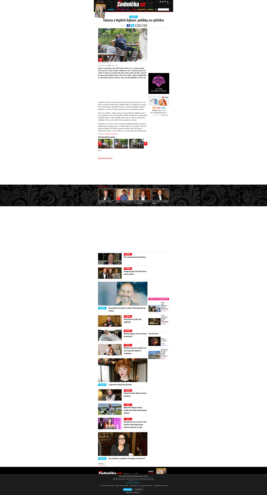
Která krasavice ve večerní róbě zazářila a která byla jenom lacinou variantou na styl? (135, 424)
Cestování (142, 9)
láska (104, 134)
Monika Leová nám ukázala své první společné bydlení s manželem (135, 350)
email (139, 25)
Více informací (135, 480)
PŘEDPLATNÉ (127, 473)
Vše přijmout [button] (127, 489)
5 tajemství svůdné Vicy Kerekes (120, 385)
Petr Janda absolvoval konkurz (135, 257)
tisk (146, 25)
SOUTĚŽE (136, 473)
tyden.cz (163, 358)
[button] (133, 483)
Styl (127, 9)
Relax (133, 9)
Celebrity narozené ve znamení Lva (123, 201)
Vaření (150, 9)
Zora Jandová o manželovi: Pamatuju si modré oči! (126, 459)
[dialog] (133, 484)
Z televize (120, 9)
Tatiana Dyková (115, 134)
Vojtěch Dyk (108, 134)
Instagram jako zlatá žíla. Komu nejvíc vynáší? (135, 273)
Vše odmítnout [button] (138, 489)
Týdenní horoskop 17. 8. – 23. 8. (164, 340)
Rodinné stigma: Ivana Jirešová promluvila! (135, 335)
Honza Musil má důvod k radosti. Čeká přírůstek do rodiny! (127, 309)
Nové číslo (100, 2)
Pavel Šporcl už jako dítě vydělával (132, 320)
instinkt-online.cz (163, 344)
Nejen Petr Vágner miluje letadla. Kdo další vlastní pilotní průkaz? (135, 410)
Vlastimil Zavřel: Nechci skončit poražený (135, 394)
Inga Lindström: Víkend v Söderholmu (164, 305)
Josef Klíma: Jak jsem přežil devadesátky (164, 318)
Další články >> (101, 463)
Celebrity (111, 9)
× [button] (265, 475)
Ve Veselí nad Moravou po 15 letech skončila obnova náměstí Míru (164, 353)
